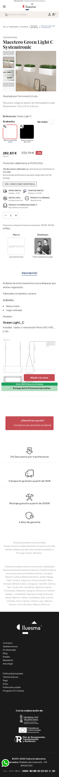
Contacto (7, 643)
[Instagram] (36, 698)
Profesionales (9, 650)
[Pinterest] (23, 698)
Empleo (6, 656)
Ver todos (42, 121)
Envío (5, 683)
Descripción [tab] (29, 272)
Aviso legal (8, 663)
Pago (5, 680)
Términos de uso (10, 677)
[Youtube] (42, 698)
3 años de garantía (29, 522)
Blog (5, 653)
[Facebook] (16, 698)
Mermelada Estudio (27, 96)
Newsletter (8, 660)
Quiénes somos (10, 646)
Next (8, 84)
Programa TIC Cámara (13, 690)
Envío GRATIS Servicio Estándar (29, 384)
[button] (29, 423)
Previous (8, 53)
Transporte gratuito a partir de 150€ (29, 480)
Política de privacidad (13, 673)
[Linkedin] (29, 698)
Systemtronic (10, 37)
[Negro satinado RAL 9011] (27, 132)
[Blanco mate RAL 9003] (10, 132)
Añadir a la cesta (39, 377)
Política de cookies (12, 687)
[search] (6, 14)
